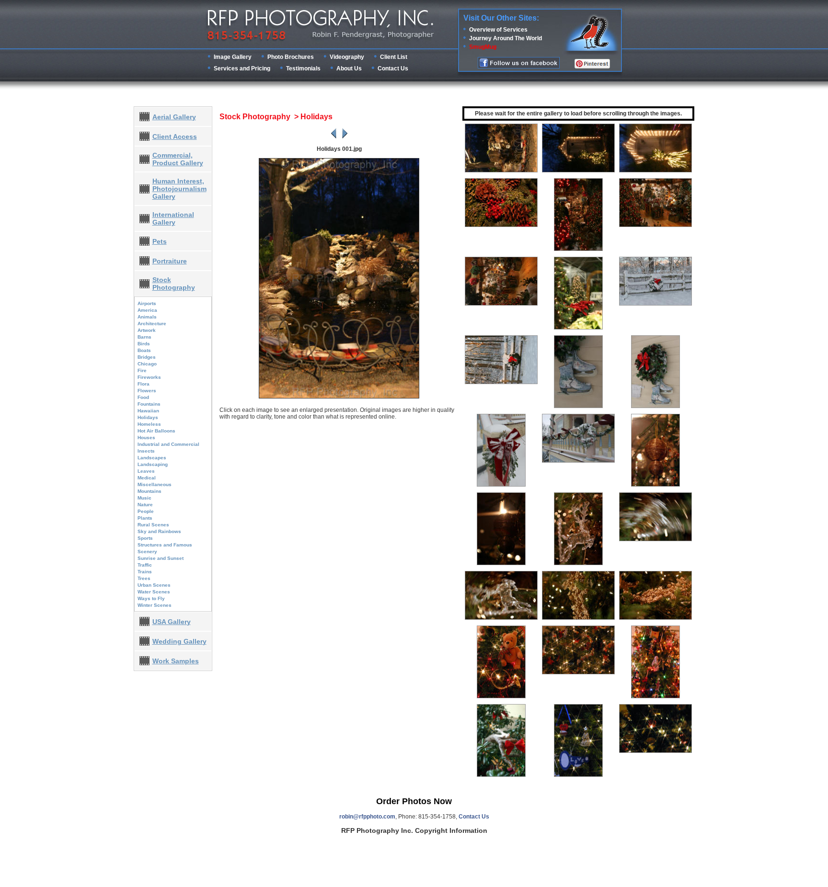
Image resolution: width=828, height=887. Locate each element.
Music (144, 497)
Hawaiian (148, 410)
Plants (145, 518)
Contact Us (393, 68)
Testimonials (303, 68)
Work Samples (175, 661)
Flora (144, 384)
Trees (144, 578)
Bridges (147, 357)
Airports (147, 303)
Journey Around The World (505, 38)
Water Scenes (154, 591)
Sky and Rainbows (159, 531)
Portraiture (169, 261)
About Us (349, 68)
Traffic (145, 565)
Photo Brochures (290, 57)
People (146, 511)
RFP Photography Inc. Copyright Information (414, 830)
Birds (144, 343)
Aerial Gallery (174, 117)
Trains (145, 571)
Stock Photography (173, 283)
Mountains (149, 491)
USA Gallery (171, 621)
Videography (347, 57)
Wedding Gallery (179, 641)
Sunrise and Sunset (161, 558)
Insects (146, 451)
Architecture (152, 323)
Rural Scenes (153, 524)
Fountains (149, 404)
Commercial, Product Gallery (177, 159)
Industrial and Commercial (168, 444)
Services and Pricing (242, 68)
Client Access (174, 136)
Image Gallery (233, 57)
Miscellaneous (155, 484)
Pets (159, 241)
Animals (147, 316)
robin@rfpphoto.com (367, 816)
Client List (393, 57)
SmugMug (482, 47)
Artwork (147, 330)
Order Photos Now (414, 801)
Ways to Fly (151, 598)
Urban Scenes (154, 585)
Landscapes (152, 457)
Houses (146, 437)
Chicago (147, 363)
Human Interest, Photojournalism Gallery (179, 188)
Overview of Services (498, 29)
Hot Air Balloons (156, 430)
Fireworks (149, 377)
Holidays (148, 417)
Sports (145, 538)
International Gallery (173, 218)
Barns (144, 337)
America (147, 310)
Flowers (147, 390)
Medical (147, 477)
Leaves (146, 471)
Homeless (149, 424)
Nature (145, 504)
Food (143, 397)
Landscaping (153, 464)
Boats (144, 350)
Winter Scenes (155, 605)
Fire (142, 370)
